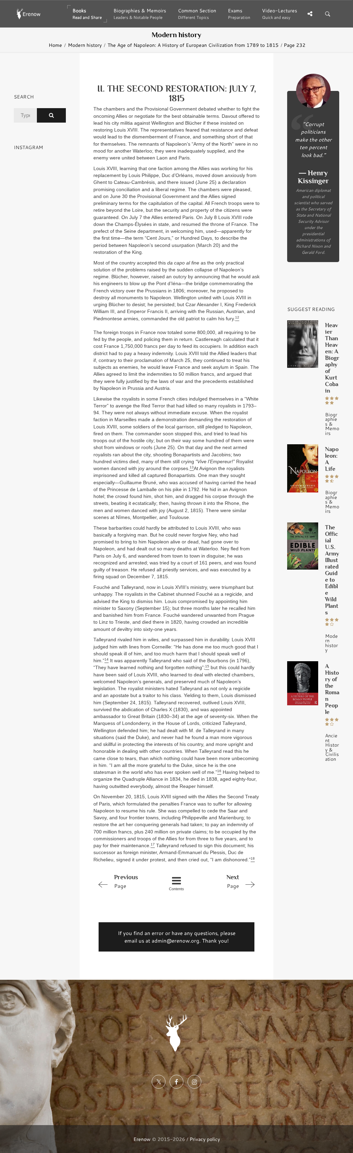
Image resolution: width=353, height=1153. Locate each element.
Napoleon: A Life (332, 459)
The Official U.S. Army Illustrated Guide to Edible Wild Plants (332, 570)
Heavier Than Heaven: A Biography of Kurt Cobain (332, 358)
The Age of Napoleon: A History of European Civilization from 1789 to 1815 (193, 45)
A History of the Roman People (332, 689)
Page (126, 881)
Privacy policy (205, 1139)
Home (55, 45)
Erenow (142, 1139)
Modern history (85, 45)
